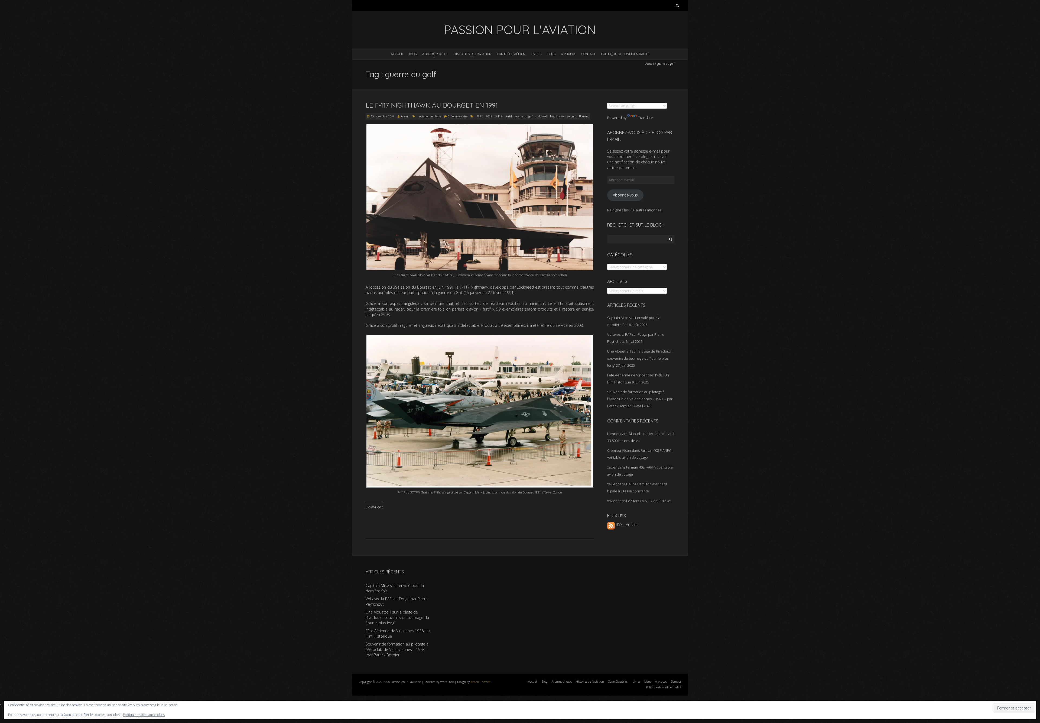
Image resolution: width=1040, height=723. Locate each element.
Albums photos (435, 54)
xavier (404, 116)
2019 (489, 116)
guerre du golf (523, 116)
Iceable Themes (480, 682)
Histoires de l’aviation (473, 54)
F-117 (498, 116)
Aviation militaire (430, 116)
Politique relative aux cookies (144, 714)
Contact (588, 54)
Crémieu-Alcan (619, 450)
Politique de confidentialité (625, 54)
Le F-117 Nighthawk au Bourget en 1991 (432, 105)
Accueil (397, 54)
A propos (568, 54)
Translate (645, 117)
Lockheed (541, 116)
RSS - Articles (626, 524)
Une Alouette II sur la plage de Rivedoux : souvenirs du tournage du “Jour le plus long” (639, 358)
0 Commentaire (457, 116)
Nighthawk (557, 116)
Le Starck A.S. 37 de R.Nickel (648, 500)
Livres (536, 54)
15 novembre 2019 (383, 116)
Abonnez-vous (625, 195)
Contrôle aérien (511, 54)
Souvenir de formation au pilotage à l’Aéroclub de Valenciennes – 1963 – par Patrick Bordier (639, 398)
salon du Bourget (578, 116)
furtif (508, 116)
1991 (479, 116)
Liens (551, 54)
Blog (413, 54)
